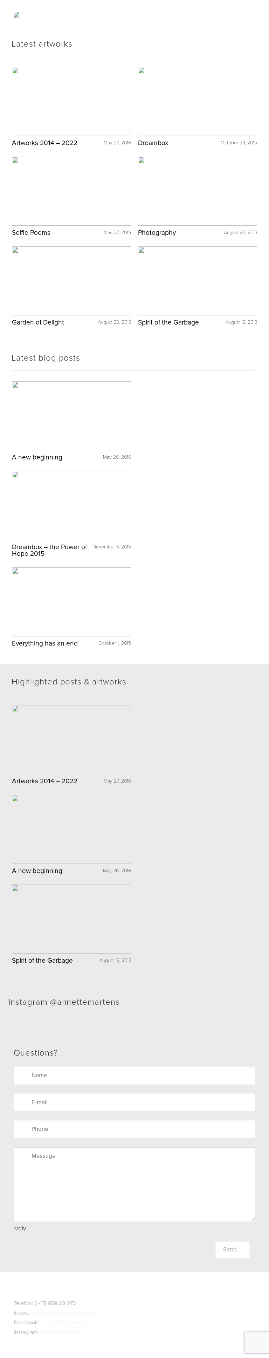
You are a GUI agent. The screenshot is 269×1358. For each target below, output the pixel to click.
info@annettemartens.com (64, 1312)
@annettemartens (61, 1332)
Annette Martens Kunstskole (75, 1322)
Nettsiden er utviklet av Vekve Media (134, 1341)
